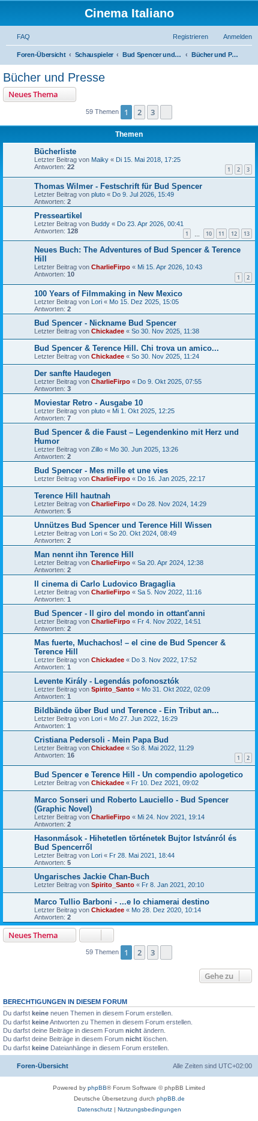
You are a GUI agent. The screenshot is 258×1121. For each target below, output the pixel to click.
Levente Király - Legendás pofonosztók (106, 681)
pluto (98, 194)
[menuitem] (18, 36)
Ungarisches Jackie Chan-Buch (91, 876)
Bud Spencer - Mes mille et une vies (101, 470)
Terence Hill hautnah (72, 495)
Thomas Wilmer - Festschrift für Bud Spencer (118, 186)
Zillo (97, 449)
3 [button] (153, 112)
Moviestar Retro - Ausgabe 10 (88, 402)
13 (247, 234)
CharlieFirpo (110, 267)
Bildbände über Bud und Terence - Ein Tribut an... (126, 710)
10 (209, 234)
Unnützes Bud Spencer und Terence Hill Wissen (123, 525)
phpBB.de (171, 1098)
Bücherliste (55, 151)
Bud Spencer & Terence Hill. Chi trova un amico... (126, 348)
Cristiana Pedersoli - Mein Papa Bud (101, 739)
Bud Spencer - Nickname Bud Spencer (105, 322)
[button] (166, 112)
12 (234, 234)
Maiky (100, 159)
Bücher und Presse (54, 77)
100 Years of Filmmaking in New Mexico (108, 293)
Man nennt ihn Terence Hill (84, 554)
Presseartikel (58, 215)
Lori (96, 301)
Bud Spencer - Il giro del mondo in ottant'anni (119, 613)
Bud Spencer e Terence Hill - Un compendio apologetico (138, 774)
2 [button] (139, 112)
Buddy (100, 223)
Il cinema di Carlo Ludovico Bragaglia (104, 583)
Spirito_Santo (112, 689)
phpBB (97, 1087)
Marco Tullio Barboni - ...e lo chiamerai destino (121, 901)
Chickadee (107, 331)
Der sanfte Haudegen (72, 373)
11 (221, 234)
